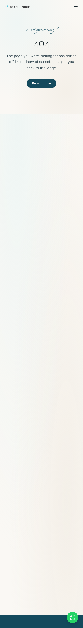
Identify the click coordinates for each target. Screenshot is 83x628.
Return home (41, 83)
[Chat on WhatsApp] (72, 617)
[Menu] (76, 6)
